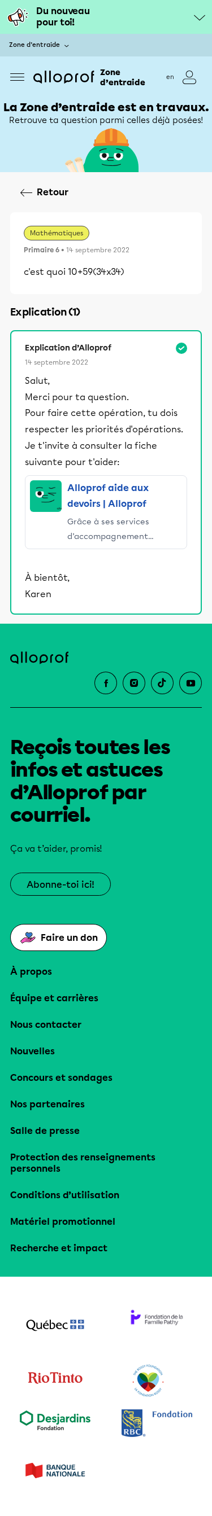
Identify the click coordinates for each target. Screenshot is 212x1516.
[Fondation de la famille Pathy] (157, 1326)
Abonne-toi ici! (60, 884)
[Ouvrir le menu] (17, 77)
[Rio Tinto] (55, 1381)
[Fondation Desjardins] (55, 1424)
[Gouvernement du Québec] (55, 1326)
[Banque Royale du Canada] (157, 1424)
